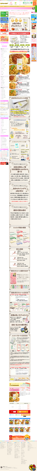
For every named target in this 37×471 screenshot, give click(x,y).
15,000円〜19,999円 (3, 97)
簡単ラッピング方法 (9, 453)
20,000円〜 (2, 98)
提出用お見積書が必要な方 (4, 144)
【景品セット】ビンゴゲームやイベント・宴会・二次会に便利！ (17, 447)
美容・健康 (2, 68)
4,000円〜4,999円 (3, 91)
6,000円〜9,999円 (3, 94)
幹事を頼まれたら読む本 (9, 450)
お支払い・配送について (2, 444)
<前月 (1, 150)
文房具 (2, 71)
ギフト (3, 8)
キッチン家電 (2, 61)
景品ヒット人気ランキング (17, 444)
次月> (7, 150)
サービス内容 (29, 443)
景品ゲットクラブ (17, 442)
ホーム (1, 10)
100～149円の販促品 (23, 444)
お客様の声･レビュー (2, 445)
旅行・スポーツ (22, 455)
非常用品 (2, 74)
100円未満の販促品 (23, 443)
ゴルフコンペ (22, 458)
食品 (21, 448)
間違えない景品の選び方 (9, 449)
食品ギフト (29, 450)
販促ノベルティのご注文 (3, 145)
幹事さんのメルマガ (9, 454)
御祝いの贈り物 (2, 82)
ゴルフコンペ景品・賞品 (17, 450)
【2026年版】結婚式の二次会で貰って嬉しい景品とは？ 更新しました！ (12, 6)
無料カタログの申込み (23, 463)
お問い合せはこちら (3, 137)
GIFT (1, 8)
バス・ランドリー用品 (3, 64)
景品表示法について (23, 459)
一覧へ (4, 116)
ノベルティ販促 (23, 442)
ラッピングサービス (30, 444)
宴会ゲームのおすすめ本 (9, 445)
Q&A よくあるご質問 (3, 132)
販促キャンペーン (3, 79)
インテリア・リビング (3, 57)
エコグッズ (22, 449)
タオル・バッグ (22, 454)
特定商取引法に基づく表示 (4, 129)
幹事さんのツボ (9, 442)
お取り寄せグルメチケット (4, 50)
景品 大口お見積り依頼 (3, 138)
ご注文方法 (2, 119)
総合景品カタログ (16, 455)
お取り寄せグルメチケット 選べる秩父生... (17, 425)
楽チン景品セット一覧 (17, 445)
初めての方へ (1, 443)
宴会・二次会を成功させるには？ (10, 443)
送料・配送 (2, 122)
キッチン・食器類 (3, 60)
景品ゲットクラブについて (17, 443)
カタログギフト (29, 448)
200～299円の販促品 (23, 445)
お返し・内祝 (2, 83)
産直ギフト (2, 54)
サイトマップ (2, 133)
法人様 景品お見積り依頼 (3, 141)
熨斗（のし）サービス (30, 445)
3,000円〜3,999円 (8, 10)
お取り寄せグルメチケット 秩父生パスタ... (12, 425)
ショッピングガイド (3, 442)
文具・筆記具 (22, 450)
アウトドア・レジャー (3, 67)
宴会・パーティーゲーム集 (9, 444)
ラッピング (2, 126)
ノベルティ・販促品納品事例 (24, 460)
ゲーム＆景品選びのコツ (9, 448)
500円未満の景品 (16, 454)
